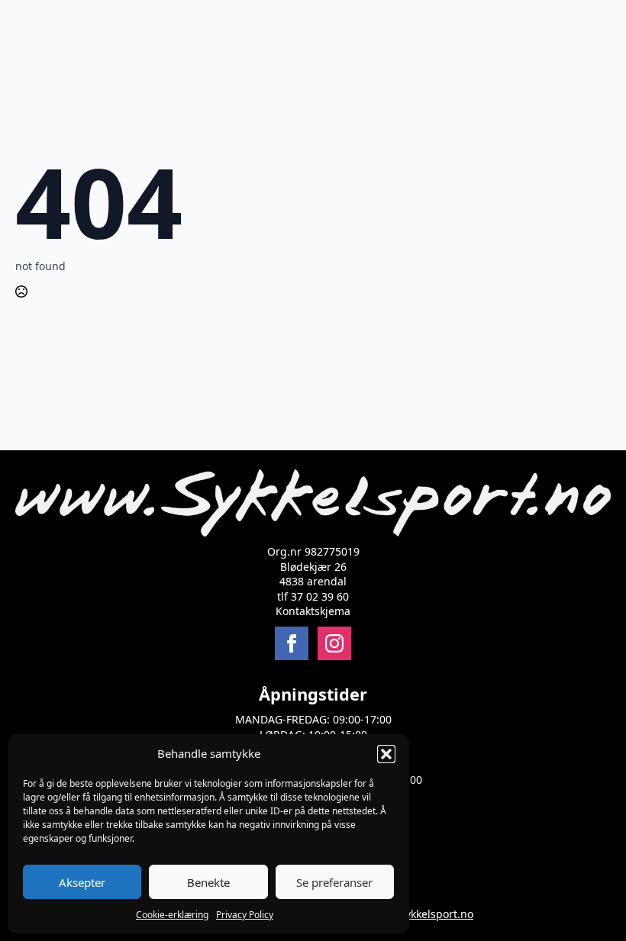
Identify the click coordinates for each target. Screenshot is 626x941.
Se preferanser (334, 882)
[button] (386, 754)
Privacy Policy (244, 914)
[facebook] (291, 643)
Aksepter (82, 882)
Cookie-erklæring (172, 914)
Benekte (208, 882)
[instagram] (334, 643)
